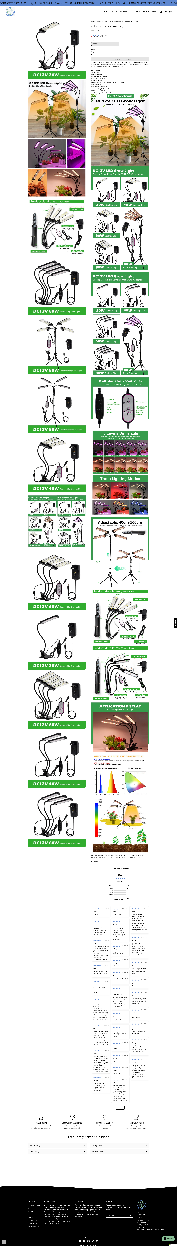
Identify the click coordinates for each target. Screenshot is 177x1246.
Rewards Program (34, 1205)
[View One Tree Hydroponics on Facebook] (88, 1241)
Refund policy (32, 1220)
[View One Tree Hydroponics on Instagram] (80, 1241)
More (120, 1108)
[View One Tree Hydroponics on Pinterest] (97, 1241)
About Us (31, 1211)
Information (31, 1201)
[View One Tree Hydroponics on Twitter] (92, 1241)
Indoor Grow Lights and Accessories (108, 21)
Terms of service (33, 1226)
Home (93, 21)
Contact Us (31, 1214)
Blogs (29, 1208)
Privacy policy (32, 1217)
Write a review (118, 899)
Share (96, 861)
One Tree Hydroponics (141, 1213)
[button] (111, 12)
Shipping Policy (33, 1223)
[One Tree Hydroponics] (10, 11)
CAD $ (87, 1237)
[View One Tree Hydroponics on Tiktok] (84, 1241)
